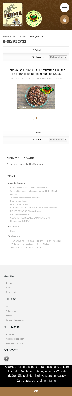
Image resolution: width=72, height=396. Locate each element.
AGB (8, 287)
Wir (7, 306)
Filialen (9, 315)
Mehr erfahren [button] (48, 380)
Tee (14, 36)
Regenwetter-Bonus (19, 201)
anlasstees (28, 244)
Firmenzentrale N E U (20, 221)
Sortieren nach (39, 57)
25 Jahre (15, 244)
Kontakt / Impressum (15, 320)
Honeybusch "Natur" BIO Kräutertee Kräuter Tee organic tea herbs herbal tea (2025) (36, 72)
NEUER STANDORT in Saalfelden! (25, 211)
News (12, 231)
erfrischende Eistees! (19, 204)
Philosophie (11, 311)
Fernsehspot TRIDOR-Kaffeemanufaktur (28, 188)
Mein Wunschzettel (14, 343)
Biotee (23, 36)
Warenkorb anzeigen (15, 339)
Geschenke (16, 247)
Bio (38, 244)
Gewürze (29, 247)
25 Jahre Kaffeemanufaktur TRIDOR (26, 198)
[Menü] (64, 7)
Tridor (40, 241)
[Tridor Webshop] (22, 15)
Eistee (46, 244)
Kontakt (9, 283)
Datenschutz (11, 292)
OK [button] (36, 391)
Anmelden (10, 334)
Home (6, 36)
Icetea (40, 247)
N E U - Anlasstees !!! (19, 214)
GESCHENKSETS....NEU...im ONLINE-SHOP (30, 218)
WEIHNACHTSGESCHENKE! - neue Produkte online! (34, 208)
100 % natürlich (54, 241)
